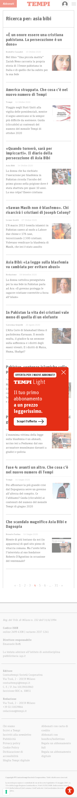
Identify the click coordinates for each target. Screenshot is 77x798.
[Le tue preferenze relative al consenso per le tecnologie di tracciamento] (6, 791)
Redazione (11, 275)
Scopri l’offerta (27, 421)
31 (56, 585)
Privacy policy (11, 743)
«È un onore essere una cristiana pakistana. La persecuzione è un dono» (34, 40)
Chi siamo (9, 726)
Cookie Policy (11, 747)
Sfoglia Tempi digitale (16, 760)
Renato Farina (13, 534)
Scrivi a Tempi (11, 730)
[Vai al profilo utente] (65, 3)
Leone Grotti (12, 220)
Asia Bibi (10, 165)
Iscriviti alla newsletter (17, 734)
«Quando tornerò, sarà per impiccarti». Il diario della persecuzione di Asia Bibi (29, 153)
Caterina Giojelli (14, 325)
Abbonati (8, 3)
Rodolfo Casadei (14, 52)
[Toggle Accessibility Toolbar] (69, 790)
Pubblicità (9, 739)
